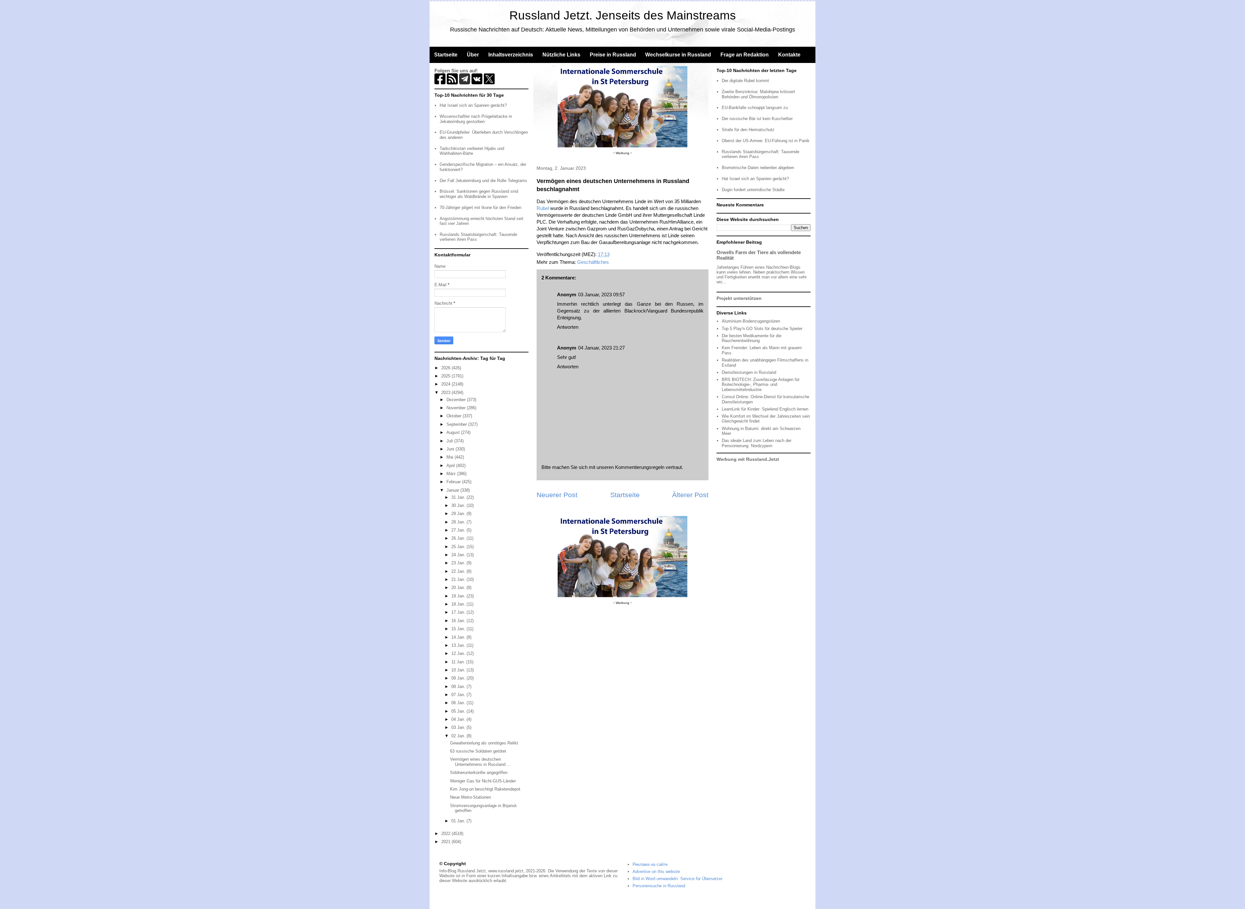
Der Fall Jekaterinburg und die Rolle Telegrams (483, 180)
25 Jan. (459, 546)
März (451, 473)
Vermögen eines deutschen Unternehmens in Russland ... (480, 762)
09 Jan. (459, 678)
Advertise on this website (656, 871)
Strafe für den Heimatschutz (748, 129)
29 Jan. (459, 513)
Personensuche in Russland (659, 885)
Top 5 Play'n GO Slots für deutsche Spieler (762, 328)
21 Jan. (459, 579)
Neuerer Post (557, 494)
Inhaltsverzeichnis (510, 54)
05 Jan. (459, 711)
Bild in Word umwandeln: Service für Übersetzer (677, 878)
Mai (450, 457)
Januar (453, 490)
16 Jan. (459, 620)
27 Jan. (459, 530)
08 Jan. (459, 686)
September (457, 424)
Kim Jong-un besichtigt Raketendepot (485, 789)
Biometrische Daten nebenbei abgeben (758, 167)
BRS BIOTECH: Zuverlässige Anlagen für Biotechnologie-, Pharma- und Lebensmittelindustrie (761, 384)
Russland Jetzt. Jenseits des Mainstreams (622, 15)
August (453, 432)
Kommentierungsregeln (639, 467)
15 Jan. (459, 628)
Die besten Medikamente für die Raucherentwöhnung (751, 338)
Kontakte (789, 54)
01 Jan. (459, 820)
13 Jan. (459, 645)
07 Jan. (459, 694)
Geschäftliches (593, 262)
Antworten (567, 327)
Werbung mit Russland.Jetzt (748, 459)
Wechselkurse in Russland (678, 54)
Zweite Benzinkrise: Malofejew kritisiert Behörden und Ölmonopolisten (758, 94)
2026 (446, 367)
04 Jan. (459, 719)
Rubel (543, 208)
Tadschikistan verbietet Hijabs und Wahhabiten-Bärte (472, 151)
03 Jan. (459, 727)
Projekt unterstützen (739, 298)
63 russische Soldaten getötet (478, 751)
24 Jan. (459, 554)
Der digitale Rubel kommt (745, 80)
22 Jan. (459, 571)
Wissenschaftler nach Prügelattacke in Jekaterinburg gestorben (476, 119)
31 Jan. (459, 497)
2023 (446, 392)
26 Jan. (459, 538)
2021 (446, 841)
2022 (446, 833)
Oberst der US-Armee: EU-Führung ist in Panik (766, 140)
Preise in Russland (613, 54)
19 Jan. (459, 596)
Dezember (456, 399)
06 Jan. (459, 702)
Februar (454, 481)
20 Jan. (459, 587)
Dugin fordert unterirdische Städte (753, 189)
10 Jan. (459, 670)
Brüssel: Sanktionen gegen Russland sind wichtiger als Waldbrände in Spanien (479, 194)
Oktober (454, 415)
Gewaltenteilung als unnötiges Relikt (484, 743)
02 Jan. (459, 735)
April (451, 465)
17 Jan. (459, 612)
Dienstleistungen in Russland (749, 372)
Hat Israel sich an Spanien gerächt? (473, 105)
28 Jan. (459, 522)
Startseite (445, 54)
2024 (446, 384)
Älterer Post (690, 494)
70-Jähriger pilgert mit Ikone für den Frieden (480, 207)
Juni (451, 449)
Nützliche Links (561, 54)
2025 (446, 376)
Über (473, 54)
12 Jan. (459, 653)
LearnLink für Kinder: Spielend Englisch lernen (765, 409)
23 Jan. (459, 562)
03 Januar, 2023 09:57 (601, 294)
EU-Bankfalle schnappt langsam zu (755, 107)
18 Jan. (459, 604)
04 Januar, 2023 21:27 (601, 347)
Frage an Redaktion (744, 54)
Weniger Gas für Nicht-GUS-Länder (483, 781)
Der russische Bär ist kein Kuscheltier (757, 118)
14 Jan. (459, 637)
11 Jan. (458, 661)
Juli (450, 440)
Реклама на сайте (650, 864)
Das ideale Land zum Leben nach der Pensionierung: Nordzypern (756, 443)
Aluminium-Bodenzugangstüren (751, 321)
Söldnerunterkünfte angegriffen (478, 772)
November (456, 407)
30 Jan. (459, 505)
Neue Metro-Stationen (470, 797)
